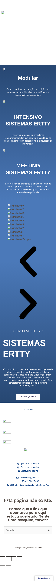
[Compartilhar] (13, 558)
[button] (28, 4)
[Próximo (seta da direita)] (8, 563)
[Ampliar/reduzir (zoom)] (2, 558)
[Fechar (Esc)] (19, 558)
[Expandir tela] (8, 558)
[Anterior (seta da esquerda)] (2, 563)
